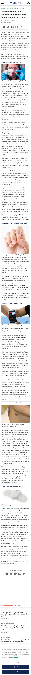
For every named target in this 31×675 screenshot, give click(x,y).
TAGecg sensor (8, 508)
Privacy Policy (15, 657)
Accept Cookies (15, 672)
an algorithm (12, 268)
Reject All (15, 667)
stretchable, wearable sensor (10, 333)
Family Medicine (6, 8)
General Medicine (19, 8)
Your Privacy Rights (15, 662)
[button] (20, 27)
